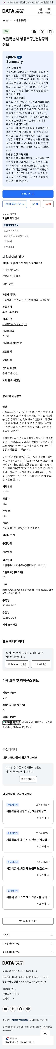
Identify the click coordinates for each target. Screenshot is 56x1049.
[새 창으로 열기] (12, 722)
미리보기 (8, 241)
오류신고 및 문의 (10, 276)
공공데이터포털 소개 (38, 1020)
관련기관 (6, 935)
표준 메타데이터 (11, 230)
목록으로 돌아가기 (28, 920)
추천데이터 (9, 247)
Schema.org (15, 664)
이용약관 (6, 1020)
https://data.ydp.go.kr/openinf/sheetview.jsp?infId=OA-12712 (27, 591)
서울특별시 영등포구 (12, 324)
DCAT (38, 664)
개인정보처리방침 (20, 1020)
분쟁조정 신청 (10, 993)
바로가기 (29, 194)
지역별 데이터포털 (10, 943)
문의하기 (7, 998)
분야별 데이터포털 (10, 952)
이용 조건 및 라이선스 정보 (16, 236)
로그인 (40, 13)
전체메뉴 (48, 13)
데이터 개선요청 (10, 269)
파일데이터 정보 (11, 225)
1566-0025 (18, 977)
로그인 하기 (26, 779)
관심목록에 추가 (13, 203)
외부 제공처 (43, 804)
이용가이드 (8, 989)
